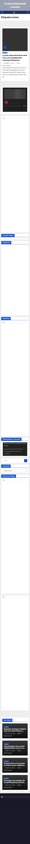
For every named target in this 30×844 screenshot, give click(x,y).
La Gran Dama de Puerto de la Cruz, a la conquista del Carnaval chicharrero (14, 57)
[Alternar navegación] (14, 12)
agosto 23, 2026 (10, 733)
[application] (15, 449)
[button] (25, 12)
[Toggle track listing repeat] (5, 109)
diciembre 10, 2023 (9, 63)
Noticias (5, 52)
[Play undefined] (6, 102)
